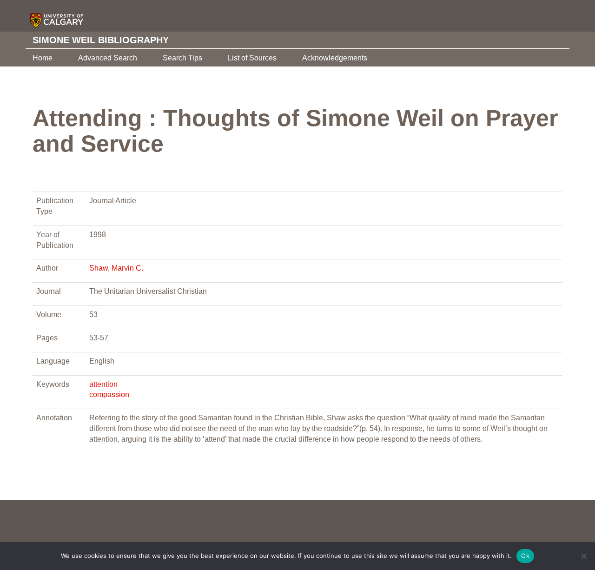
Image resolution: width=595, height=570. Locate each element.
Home (43, 58)
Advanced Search (107, 58)
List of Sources (252, 58)
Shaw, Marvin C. (116, 268)
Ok (525, 555)
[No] (583, 556)
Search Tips (182, 58)
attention (103, 384)
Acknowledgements (334, 58)
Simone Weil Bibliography (101, 40)
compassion (109, 394)
